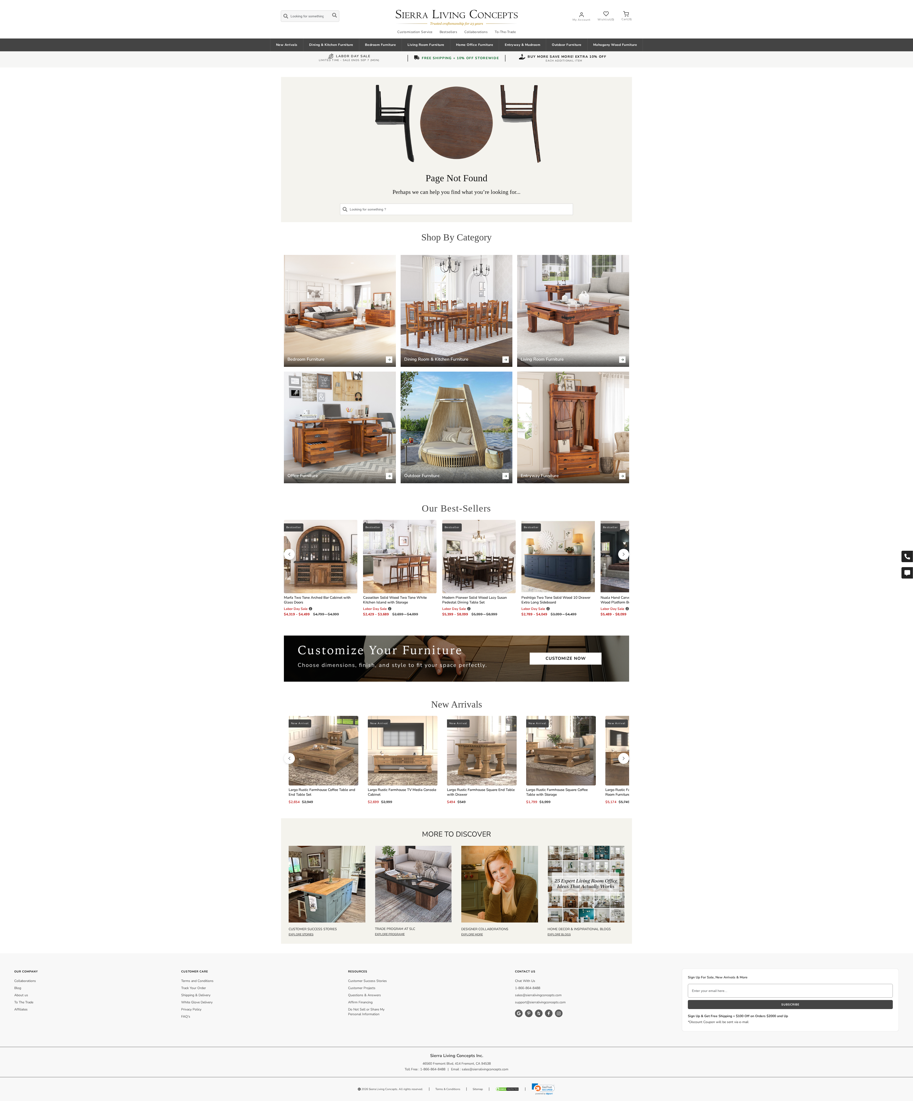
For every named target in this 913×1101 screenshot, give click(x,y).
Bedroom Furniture (380, 45)
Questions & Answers (364, 995)
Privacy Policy (191, 1009)
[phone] (907, 556)
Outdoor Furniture (567, 45)
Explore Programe (390, 934)
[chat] (907, 573)
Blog (17, 988)
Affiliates (21, 1009)
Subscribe (790, 1004)
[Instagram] (559, 1013)
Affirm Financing (360, 1002)
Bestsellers (448, 32)
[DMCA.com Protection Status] (507, 1089)
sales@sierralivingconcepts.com (538, 995)
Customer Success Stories (367, 981)
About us (21, 995)
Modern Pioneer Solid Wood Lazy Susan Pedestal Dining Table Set (474, 600)
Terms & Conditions (447, 1089)
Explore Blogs (559, 934)
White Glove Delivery (197, 1002)
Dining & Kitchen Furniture (331, 45)
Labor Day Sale (353, 56)
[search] (310, 15)
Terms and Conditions (197, 981)
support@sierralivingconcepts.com (540, 1002)
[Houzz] (539, 1013)
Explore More (472, 934)
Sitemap (478, 1089)
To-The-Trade (505, 32)
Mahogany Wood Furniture (615, 45)
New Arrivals (286, 45)
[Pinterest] (529, 1013)
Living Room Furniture (426, 45)
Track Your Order (193, 988)
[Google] (519, 1013)
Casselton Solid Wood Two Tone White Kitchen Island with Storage (395, 600)
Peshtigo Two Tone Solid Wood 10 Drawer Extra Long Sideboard (555, 600)
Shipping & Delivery (195, 995)
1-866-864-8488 (527, 988)
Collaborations (476, 32)
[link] (543, 1089)
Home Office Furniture (474, 45)
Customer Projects (361, 988)
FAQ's (185, 1016)
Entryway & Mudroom (522, 45)
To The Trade (23, 1002)
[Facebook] (549, 1013)
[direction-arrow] (289, 554)
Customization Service (414, 32)
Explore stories (301, 934)
